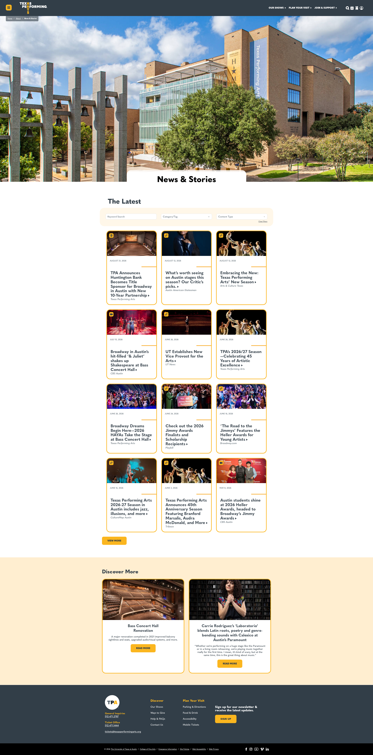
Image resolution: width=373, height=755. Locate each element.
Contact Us (157, 724)
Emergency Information (168, 749)
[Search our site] (347, 8)
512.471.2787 (112, 716)
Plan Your (299, 7)
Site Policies (184, 749)
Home (10, 18)
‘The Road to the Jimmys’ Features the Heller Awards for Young (240, 433)
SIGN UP (225, 718)
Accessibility (189, 718)
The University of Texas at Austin (124, 749)
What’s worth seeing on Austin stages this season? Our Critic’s (185, 279)
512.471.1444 (112, 725)
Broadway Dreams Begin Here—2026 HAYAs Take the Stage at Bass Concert (131, 433)
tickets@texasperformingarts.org (123, 731)
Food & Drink (190, 712)
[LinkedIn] (267, 749)
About (18, 18)
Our (276, 7)
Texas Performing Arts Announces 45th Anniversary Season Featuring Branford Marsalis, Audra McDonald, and (186, 511)
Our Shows (157, 706)
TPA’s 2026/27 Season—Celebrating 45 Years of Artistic (241, 358)
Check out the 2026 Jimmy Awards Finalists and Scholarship (185, 435)
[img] (357, 8)
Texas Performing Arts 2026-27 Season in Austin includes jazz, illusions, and (131, 507)
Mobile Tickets (191, 724)
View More (114, 540)
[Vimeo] (262, 749)
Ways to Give (158, 712)
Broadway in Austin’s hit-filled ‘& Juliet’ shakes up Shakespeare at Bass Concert (130, 360)
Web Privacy (214, 749)
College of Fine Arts (147, 749)
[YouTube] (256, 749)
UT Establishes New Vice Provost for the (184, 356)
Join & (324, 7)
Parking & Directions (194, 706)
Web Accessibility (199, 749)
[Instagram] (250, 749)
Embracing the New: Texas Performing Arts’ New (239, 277)
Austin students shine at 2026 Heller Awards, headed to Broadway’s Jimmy (240, 509)
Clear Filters (262, 221)
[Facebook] (246, 749)
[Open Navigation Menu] (9, 8)
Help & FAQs (158, 718)
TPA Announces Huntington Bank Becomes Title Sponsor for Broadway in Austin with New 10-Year (131, 284)
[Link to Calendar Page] (352, 8)
